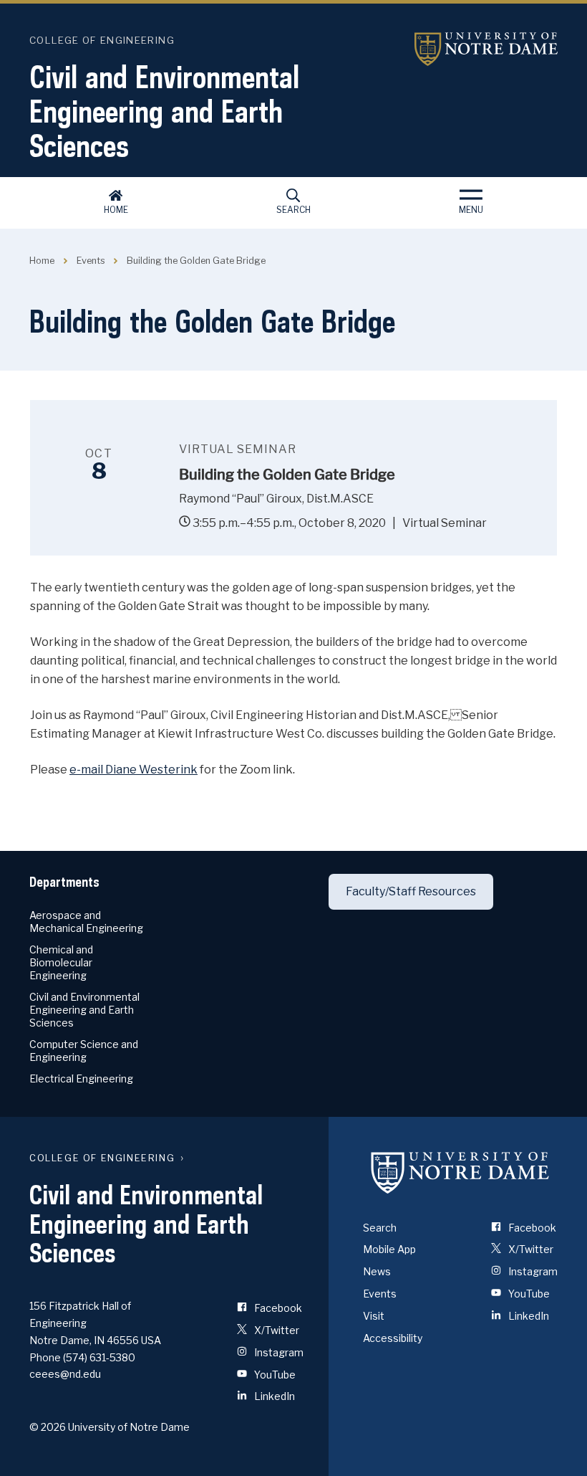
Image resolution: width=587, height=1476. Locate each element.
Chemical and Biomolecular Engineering (61, 962)
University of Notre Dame (486, 49)
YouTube (274, 1374)
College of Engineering (102, 40)
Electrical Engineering (81, 1078)
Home (116, 209)
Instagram (278, 1352)
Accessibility (392, 1338)
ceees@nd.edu (65, 1374)
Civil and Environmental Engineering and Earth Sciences (164, 111)
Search (293, 209)
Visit (373, 1316)
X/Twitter (275, 1330)
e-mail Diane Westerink (133, 769)
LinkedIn (273, 1396)
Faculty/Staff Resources (411, 891)
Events (91, 260)
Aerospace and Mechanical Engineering (86, 921)
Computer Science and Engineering (83, 1050)
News (377, 1271)
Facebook (277, 1308)
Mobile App (389, 1249)
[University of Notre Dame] (460, 1172)
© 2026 (47, 1427)
